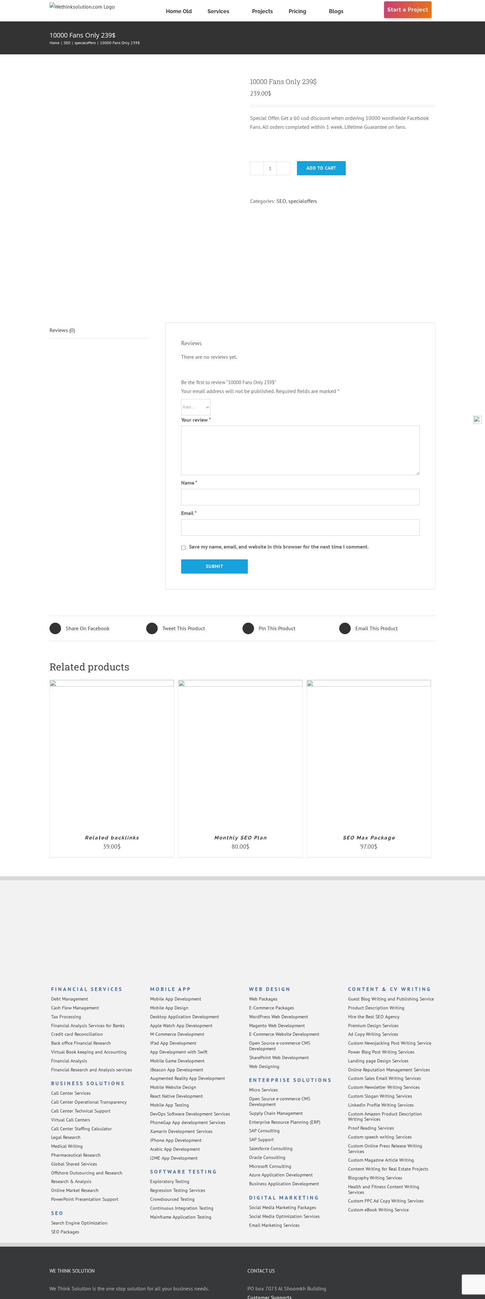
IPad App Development (173, 1043)
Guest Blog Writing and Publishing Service (391, 999)
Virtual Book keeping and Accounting (89, 1052)
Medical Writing (67, 1146)
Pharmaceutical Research (76, 1155)
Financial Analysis (69, 1061)
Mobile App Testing (169, 1105)
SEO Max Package (369, 838)
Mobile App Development (175, 999)
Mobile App (170, 989)
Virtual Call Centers (70, 1120)
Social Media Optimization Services (284, 1216)
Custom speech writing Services (380, 1137)
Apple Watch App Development (181, 1026)
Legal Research (66, 1137)
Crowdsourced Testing (172, 1199)
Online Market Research (75, 1190)
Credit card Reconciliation (77, 1034)
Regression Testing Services (177, 1190)
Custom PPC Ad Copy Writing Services (386, 1201)
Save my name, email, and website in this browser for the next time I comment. (279, 546)
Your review (196, 419)
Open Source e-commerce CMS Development (279, 1046)
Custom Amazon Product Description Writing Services (385, 1116)
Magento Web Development (277, 1026)
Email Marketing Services (274, 1225)
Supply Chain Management (276, 1113)
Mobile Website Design (173, 1087)
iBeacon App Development (176, 1070)
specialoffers (302, 201)
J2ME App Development (174, 1158)
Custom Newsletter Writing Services (384, 1087)
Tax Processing (66, 1017)
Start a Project (407, 10)
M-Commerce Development (177, 1034)
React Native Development (176, 1096)
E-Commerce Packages (271, 1008)
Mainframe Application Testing (180, 1217)
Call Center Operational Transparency (89, 1102)
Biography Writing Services (375, 1178)
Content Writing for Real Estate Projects (388, 1169)
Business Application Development (284, 1184)
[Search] (381, 10)
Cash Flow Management (75, 1008)
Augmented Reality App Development (187, 1078)
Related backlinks (112, 838)
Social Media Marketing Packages (282, 1207)
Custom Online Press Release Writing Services (385, 1148)
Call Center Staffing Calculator (81, 1129)
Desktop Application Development (184, 1017)
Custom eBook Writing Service (378, 1210)
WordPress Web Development (278, 1017)
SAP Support (261, 1140)
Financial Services (87, 989)
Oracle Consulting (267, 1157)
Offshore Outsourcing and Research (86, 1173)
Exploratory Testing (169, 1181)
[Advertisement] (242, 934)
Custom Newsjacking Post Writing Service (389, 1043)
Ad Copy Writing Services (373, 1034)
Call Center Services (71, 1093)
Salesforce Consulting (271, 1148)
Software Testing (183, 1171)
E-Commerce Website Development (284, 1034)
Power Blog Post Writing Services (381, 1052)
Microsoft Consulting (270, 1166)
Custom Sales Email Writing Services (384, 1078)
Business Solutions (88, 1083)
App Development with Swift (179, 1052)
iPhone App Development (176, 1140)
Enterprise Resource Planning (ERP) (284, 1122)
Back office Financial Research (81, 1043)
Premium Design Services (373, 1026)
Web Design (270, 989)
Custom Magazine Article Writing (381, 1160)
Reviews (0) (62, 330)
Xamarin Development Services (181, 1131)
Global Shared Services (74, 1164)
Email (189, 513)
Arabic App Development (175, 1149)
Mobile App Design (169, 1008)
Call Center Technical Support (81, 1111)
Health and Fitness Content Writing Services (383, 1189)
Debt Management (69, 999)
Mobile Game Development (177, 1061)
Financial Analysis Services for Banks (88, 1026)
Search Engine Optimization (79, 1223)
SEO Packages (65, 1232)
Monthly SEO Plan (240, 838)
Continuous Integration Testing (181, 1208)
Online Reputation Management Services (389, 1070)
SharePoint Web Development (279, 1057)
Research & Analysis (71, 1181)
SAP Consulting (264, 1131)
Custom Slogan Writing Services (380, 1096)
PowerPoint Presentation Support (84, 1199)
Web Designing (264, 1066)
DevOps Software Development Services (190, 1114)
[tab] (99, 330)
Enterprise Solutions (290, 1080)
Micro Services (263, 1090)
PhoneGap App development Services (187, 1122)
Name (189, 482)
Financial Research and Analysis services (91, 1070)
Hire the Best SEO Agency (374, 1017)
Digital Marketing (284, 1197)
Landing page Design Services (378, 1061)
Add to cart (321, 168)
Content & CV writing (390, 989)
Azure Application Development (281, 1175)
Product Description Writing (376, 1008)
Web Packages (263, 999)
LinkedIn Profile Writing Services (381, 1105)
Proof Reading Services (371, 1128)
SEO (281, 201)
